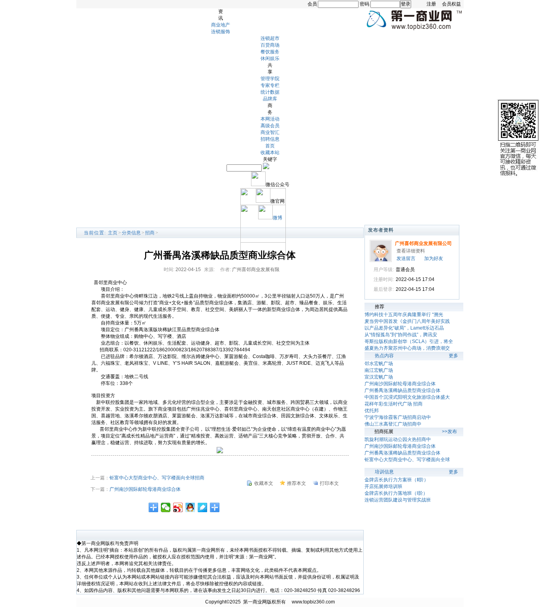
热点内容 (384, 355)
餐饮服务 (270, 52)
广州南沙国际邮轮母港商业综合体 (145, 489)
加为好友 (433, 258)
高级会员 (270, 125)
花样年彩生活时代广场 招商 (393, 404)
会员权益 (451, 4)
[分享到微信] (166, 507)
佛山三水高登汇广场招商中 (392, 424)
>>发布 (449, 431)
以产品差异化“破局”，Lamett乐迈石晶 (404, 328)
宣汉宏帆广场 (378, 377)
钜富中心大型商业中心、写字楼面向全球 (407, 459)
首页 (270, 146)
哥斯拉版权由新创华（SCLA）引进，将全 (408, 341)
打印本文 (329, 483)
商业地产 (220, 25)
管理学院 (270, 78)
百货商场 (270, 45)
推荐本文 (296, 483)
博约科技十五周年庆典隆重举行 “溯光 (403, 314)
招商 (150, 233)
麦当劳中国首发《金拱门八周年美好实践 (407, 321)
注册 (431, 4)
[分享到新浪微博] (178, 507)
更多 (453, 355)
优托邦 (371, 410)
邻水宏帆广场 (378, 363)
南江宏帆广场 (378, 370)
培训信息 (384, 472)
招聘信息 (270, 139)
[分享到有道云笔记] (203, 507)
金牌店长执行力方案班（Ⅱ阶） (396, 480)
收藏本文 (263, 483)
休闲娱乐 (270, 58)
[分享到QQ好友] (190, 507)
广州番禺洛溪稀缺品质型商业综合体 (402, 390)
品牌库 (270, 99)
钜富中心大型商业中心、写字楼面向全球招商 (157, 478)
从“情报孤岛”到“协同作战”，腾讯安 (400, 334)
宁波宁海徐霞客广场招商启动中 (397, 417)
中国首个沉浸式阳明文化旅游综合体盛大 (407, 397)
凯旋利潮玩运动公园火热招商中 (397, 439)
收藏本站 (270, 152)
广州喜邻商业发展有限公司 (423, 243)
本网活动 (270, 119)
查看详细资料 (411, 251)
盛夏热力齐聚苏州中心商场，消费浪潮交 (407, 348)
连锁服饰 (220, 31)
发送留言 (406, 258)
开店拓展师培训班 (383, 486)
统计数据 (270, 92)
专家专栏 (270, 85)
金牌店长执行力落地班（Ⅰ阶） (396, 493)
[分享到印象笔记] (215, 507)
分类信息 (131, 233)
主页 (112, 233)
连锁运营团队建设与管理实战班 (397, 500)
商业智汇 (270, 132)
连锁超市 (270, 38)
